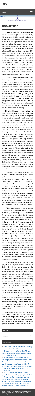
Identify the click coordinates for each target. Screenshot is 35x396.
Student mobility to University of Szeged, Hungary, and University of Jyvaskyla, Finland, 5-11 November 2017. (17, 353)
